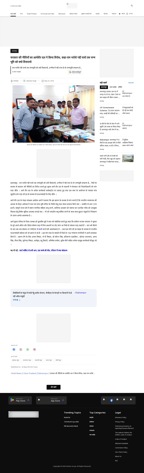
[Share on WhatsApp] (27, 349)
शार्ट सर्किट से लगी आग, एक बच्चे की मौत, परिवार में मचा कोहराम (43, 250)
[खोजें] (132, 6)
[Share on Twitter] (21, 349)
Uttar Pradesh (29, 373)
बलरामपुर (14, 51)
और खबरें (53, 387)
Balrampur (43, 373)
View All (131, 83)
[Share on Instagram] (34, 349)
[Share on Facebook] (14, 349)
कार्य (40, 229)
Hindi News (16, 373)
